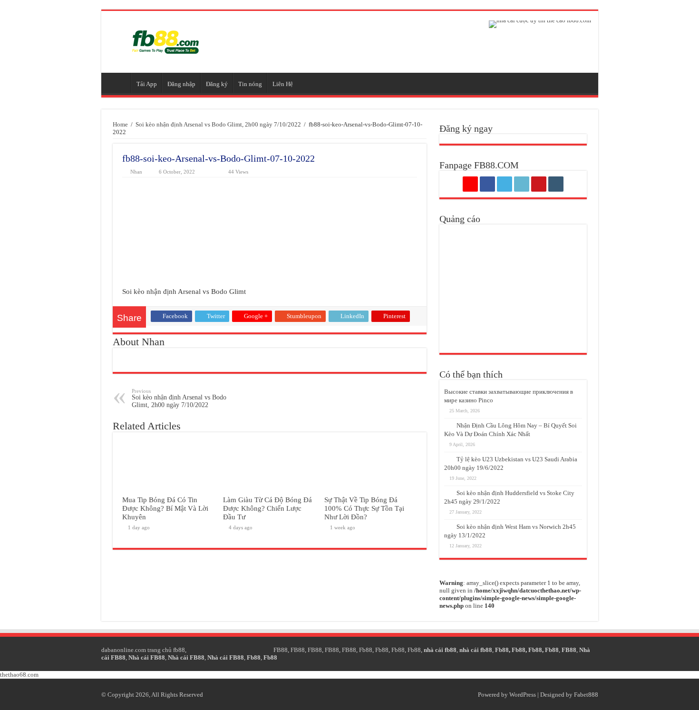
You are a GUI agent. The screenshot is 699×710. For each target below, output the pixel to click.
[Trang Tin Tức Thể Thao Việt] (165, 42)
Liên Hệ (282, 84)
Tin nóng (250, 84)
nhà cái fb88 (440, 649)
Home (120, 124)
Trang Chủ (118, 83)
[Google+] (470, 184)
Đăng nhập (181, 84)
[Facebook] (487, 184)
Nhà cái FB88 (146, 657)
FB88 (280, 649)
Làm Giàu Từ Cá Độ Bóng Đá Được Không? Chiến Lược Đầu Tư (267, 508)
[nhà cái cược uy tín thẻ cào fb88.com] (540, 24)
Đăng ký (217, 84)
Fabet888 (586, 694)
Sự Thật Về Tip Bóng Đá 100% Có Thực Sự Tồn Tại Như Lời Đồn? (364, 508)
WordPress (522, 694)
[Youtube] (538, 184)
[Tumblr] (555, 184)
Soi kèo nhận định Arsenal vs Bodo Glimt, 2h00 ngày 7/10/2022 (218, 124)
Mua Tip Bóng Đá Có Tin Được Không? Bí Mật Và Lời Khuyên (165, 508)
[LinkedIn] (521, 184)
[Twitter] (504, 184)
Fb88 (365, 649)
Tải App (146, 84)
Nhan (136, 172)
